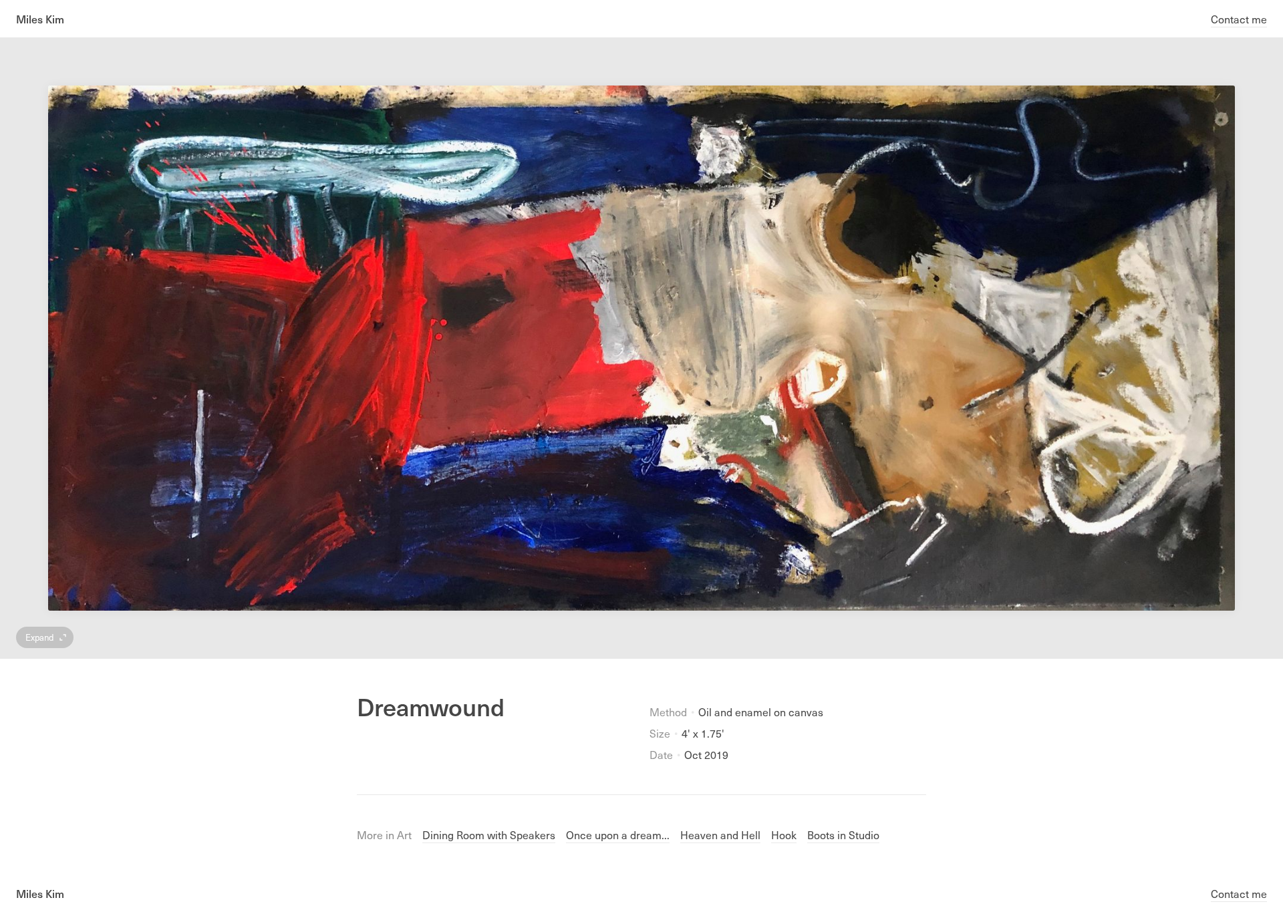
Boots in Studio (843, 834)
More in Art (384, 834)
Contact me (1239, 19)
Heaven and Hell (720, 834)
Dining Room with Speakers (488, 834)
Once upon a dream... (618, 834)
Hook (784, 834)
